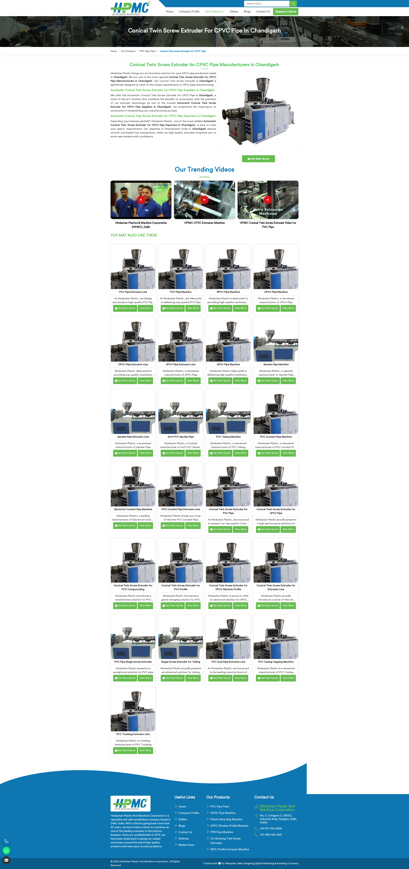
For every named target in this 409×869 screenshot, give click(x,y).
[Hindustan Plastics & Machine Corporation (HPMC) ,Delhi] (141, 200)
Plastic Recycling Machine (226, 819)
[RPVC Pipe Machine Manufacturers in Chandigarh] (228, 267)
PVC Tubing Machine (228, 437)
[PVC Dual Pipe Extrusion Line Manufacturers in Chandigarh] (228, 636)
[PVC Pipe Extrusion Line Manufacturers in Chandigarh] (133, 267)
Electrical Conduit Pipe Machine (133, 509)
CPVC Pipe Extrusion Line (133, 364)
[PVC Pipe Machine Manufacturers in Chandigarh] (180, 267)
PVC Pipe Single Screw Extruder (133, 662)
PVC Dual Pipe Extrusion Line (228, 662)
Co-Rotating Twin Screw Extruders (225, 840)
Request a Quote (285, 11)
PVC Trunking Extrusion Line (133, 734)
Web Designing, (246, 863)
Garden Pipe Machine (276, 364)
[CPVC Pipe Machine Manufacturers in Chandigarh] (276, 267)
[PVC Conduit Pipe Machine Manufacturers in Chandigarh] (276, 411)
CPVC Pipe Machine (276, 292)
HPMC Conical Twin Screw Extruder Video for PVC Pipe (268, 225)
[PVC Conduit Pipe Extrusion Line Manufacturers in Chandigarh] (180, 484)
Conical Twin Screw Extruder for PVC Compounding (133, 587)
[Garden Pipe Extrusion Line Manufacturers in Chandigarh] (133, 411)
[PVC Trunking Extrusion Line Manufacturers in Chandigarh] (133, 709)
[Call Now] (6, 841)
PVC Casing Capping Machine (275, 662)
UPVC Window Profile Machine (229, 825)
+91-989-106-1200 (271, 834)
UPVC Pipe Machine (228, 364)
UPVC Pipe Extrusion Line (180, 364)
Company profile (189, 11)
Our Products (213, 11)
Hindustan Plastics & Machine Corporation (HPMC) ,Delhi (141, 225)
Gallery (234, 11)
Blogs (247, 11)
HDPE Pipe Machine (222, 813)
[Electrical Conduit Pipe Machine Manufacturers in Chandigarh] (133, 484)
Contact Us (263, 11)
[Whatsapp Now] (6, 851)
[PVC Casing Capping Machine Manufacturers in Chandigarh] (276, 636)
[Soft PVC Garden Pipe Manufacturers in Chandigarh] (180, 411)
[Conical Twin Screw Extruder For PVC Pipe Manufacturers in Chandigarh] (228, 484)
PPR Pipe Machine (221, 832)
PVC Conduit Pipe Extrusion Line (181, 509)
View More (145, 308)
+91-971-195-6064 (271, 828)
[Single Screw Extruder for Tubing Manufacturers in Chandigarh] (180, 636)
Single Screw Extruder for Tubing (180, 662)
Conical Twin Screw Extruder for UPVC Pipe (276, 511)
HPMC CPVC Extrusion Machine (204, 223)
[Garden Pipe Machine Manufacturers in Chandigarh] (276, 339)
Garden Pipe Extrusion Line (133, 437)
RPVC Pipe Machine (228, 292)
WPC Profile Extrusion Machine (229, 849)
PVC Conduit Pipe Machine (276, 437)
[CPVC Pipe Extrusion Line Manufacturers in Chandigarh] (133, 339)
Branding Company (287, 863)
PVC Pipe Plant (148, 51)
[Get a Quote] (6, 860)
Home (169, 11)
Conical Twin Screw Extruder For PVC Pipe (228, 511)
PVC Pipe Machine (180, 292)
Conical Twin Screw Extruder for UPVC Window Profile (228, 587)
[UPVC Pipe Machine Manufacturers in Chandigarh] (228, 339)
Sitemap (183, 838)
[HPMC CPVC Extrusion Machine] (204, 200)
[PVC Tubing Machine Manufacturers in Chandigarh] (228, 411)
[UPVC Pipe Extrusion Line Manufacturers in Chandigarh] (180, 339)
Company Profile (188, 813)
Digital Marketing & (265, 863)
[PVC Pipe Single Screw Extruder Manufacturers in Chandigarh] (133, 636)
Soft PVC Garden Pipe (181, 437)
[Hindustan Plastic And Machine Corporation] (133, 8)
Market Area (186, 845)
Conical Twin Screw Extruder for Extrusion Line (276, 587)
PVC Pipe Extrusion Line (133, 292)
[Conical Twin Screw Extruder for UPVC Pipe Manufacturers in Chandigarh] (276, 484)
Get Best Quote (126, 308)
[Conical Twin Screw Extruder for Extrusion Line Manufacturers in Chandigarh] (276, 560)
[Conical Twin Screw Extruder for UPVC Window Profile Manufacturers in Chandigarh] (228, 560)
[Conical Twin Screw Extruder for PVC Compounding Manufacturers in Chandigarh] (133, 560)
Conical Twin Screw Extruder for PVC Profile (180, 587)
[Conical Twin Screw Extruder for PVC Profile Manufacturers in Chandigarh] (180, 560)
